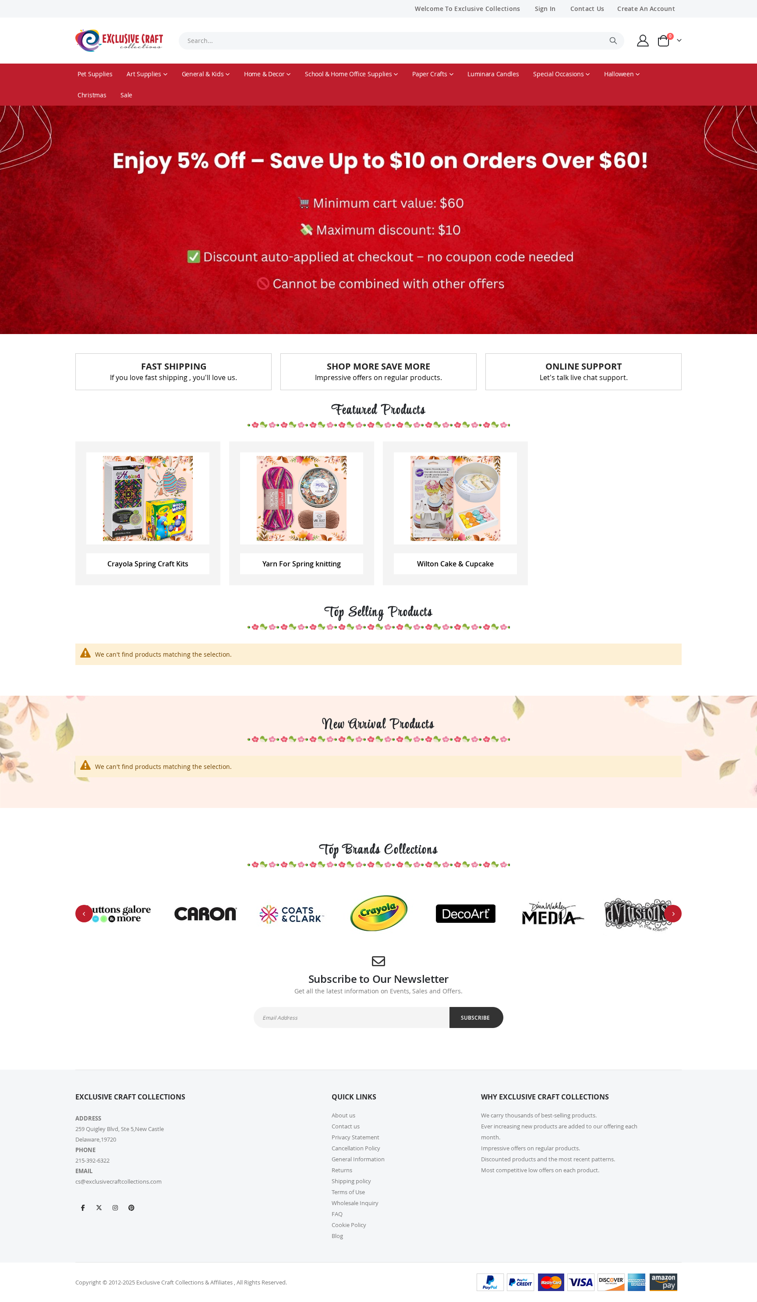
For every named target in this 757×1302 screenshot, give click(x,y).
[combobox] (401, 41)
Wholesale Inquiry (355, 1203)
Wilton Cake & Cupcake (455, 564)
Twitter (99, 1207)
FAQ (337, 1214)
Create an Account (646, 8)
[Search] (613, 41)
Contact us (346, 1126)
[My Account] (643, 40)
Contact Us (587, 8)
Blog (337, 1236)
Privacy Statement (355, 1137)
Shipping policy (351, 1181)
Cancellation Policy (356, 1148)
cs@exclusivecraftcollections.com (118, 1181)
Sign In (545, 8)
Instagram (115, 1207)
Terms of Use (348, 1192)
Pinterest (131, 1207)
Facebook (82, 1207)
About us (343, 1115)
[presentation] (84, 913)
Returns (342, 1170)
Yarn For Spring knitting (301, 564)
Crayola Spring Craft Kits (147, 564)
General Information (358, 1159)
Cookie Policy (349, 1225)
